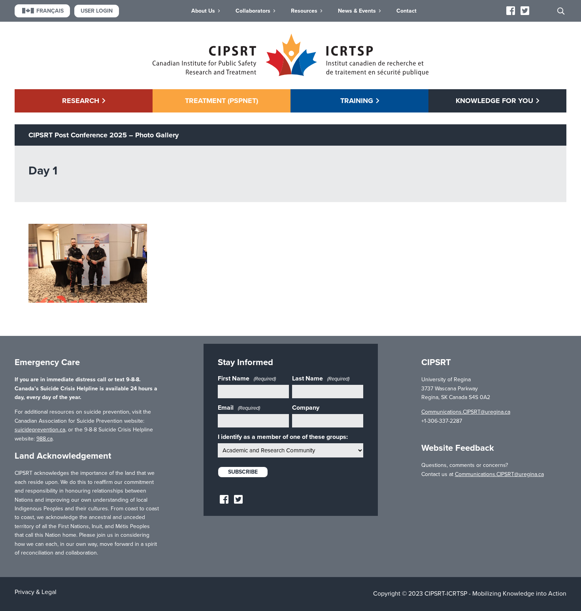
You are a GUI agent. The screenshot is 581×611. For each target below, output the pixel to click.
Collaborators (253, 10)
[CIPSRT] (290, 74)
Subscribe (243, 472)
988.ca (44, 438)
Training (356, 100)
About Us (203, 10)
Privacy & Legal (36, 592)
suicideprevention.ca (40, 429)
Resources (304, 10)
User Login (97, 10)
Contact (406, 10)
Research (80, 100)
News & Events (357, 10)
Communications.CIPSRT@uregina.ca (465, 412)
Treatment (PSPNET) (221, 100)
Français (50, 10)
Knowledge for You (494, 100)
